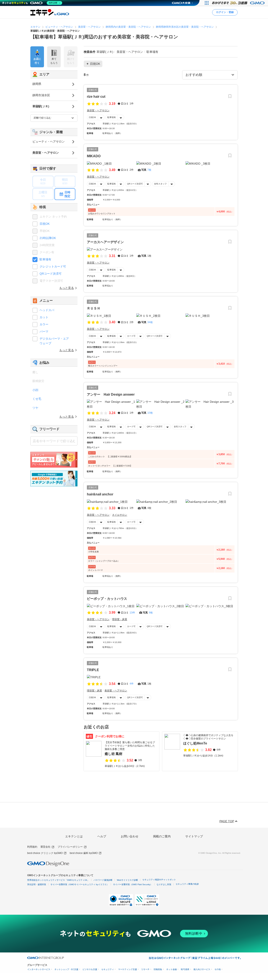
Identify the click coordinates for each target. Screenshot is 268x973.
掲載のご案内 (162, 836)
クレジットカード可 (53, 266)
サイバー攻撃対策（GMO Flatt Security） (132, 884)
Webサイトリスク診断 (127, 880)
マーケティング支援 (127, 969)
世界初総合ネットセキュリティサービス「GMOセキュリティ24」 (58, 880)
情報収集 (158, 969)
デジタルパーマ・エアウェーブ (54, 341)
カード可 (131, 336)
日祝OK (92, 117)
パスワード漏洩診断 (103, 880)
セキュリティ (107, 969)
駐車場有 (111, 117)
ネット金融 (171, 969)
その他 (217, 969)
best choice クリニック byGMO (45, 853)
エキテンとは (74, 836)
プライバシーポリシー (70, 846)
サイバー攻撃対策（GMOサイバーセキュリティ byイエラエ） (79, 884)
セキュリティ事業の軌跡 (187, 884)
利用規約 (32, 846)
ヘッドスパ (47, 310)
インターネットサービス (38, 969)
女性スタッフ (160, 184)
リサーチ (145, 969)
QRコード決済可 (135, 184)
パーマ (44, 331)
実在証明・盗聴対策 (36, 884)
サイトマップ (194, 836)
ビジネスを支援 (89, 969)
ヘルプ (101, 836)
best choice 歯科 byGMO (84, 853)
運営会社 (45, 846)
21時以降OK (48, 238)
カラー (44, 324)
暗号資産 (185, 969)
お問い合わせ (129, 836)
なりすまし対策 (164, 884)
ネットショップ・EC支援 (66, 969)
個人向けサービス (201, 969)
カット (44, 317)
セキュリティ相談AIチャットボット (159, 879)
